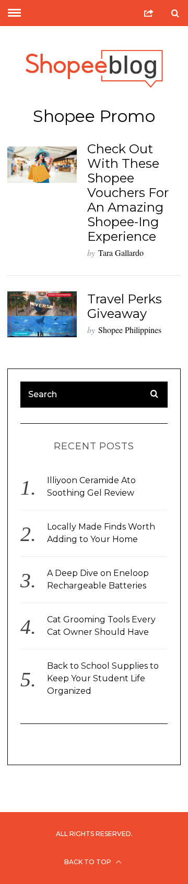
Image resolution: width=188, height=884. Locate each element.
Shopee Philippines (129, 329)
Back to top (88, 862)
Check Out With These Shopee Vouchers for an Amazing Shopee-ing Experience (128, 192)
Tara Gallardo (121, 252)
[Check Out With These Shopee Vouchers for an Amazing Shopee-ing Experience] (41, 165)
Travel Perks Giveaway (124, 306)
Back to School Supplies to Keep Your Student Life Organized (103, 678)
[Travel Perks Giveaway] (41, 314)
